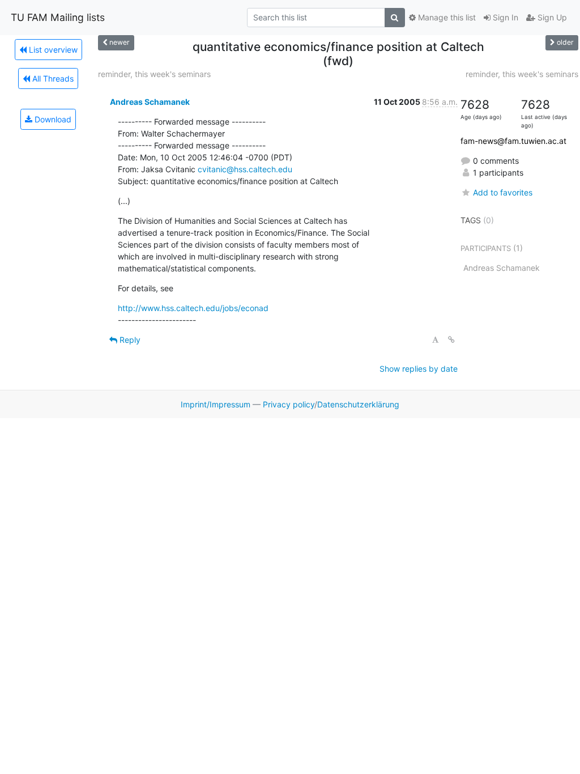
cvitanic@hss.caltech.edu (245, 169)
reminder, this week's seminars (154, 74)
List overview (52, 49)
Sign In (504, 17)
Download (51, 119)
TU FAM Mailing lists (58, 17)
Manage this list (446, 17)
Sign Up (551, 17)
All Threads (52, 78)
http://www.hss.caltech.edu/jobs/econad (193, 308)
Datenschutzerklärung (358, 404)
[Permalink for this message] (451, 340)
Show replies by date (418, 368)
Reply (128, 340)
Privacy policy (288, 404)
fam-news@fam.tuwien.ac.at (513, 141)
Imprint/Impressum (215, 404)
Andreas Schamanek (150, 102)
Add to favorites (502, 192)
